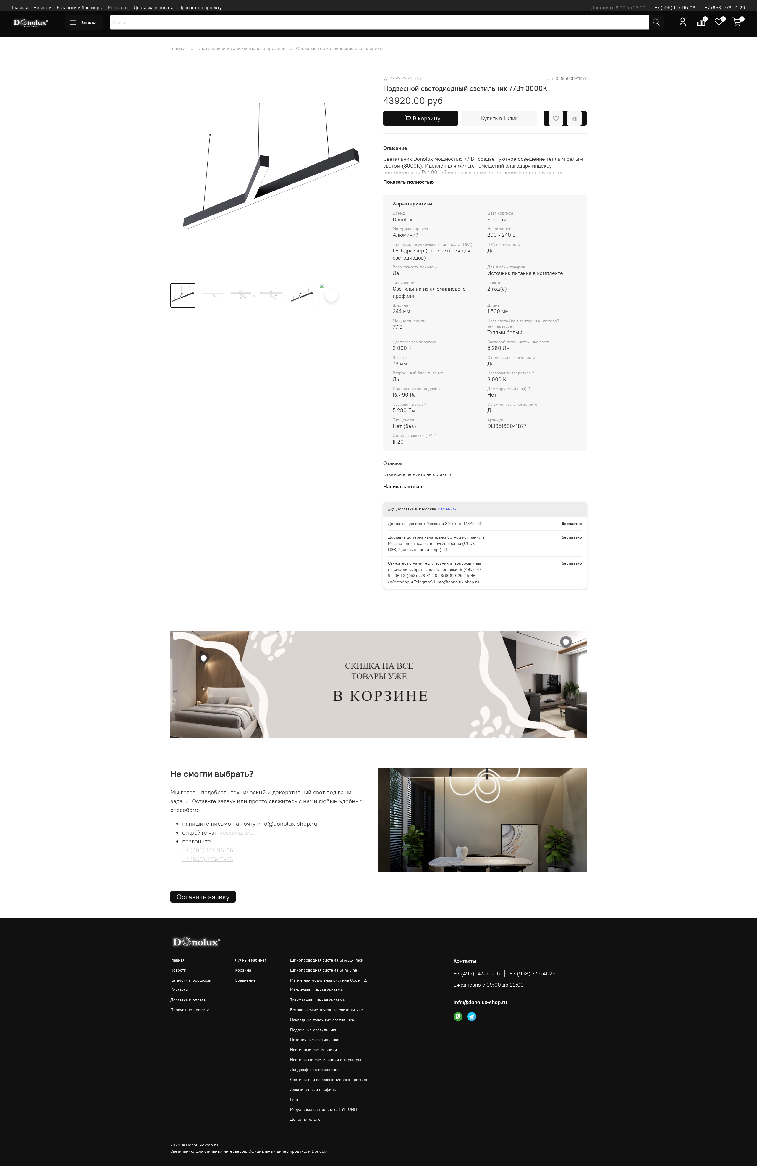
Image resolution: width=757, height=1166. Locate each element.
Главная (20, 7)
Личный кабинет (250, 960)
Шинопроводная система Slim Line (323, 970)
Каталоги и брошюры (80, 7)
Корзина (243, 970)
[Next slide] (364, 176)
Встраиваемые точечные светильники (326, 1009)
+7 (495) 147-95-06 (674, 7)
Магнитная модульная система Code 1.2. (328, 980)
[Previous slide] (180, 176)
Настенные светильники (313, 1049)
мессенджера (238, 832)
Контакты (118, 7)
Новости (42, 7)
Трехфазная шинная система (317, 1000)
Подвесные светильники (313, 1030)
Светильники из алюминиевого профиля (241, 48)
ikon (294, 1099)
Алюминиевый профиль (313, 1089)
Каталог (89, 22)
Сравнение (245, 980)
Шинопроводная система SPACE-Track (326, 960)
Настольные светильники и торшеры (325, 1059)
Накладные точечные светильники (323, 1019)
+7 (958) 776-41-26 (725, 7)
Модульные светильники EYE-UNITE (325, 1109)
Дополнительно (305, 1119)
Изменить (447, 509)
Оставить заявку (203, 896)
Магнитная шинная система (316, 990)
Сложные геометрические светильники (339, 48)
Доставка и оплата (153, 7)
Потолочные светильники (314, 1039)
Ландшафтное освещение (315, 1069)
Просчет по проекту (200, 7)
